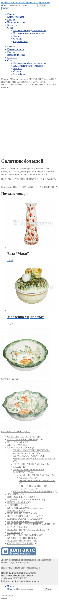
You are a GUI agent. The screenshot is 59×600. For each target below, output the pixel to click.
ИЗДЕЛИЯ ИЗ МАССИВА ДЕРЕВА (26, 529)
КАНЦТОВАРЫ (16, 442)
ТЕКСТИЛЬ (13, 505)
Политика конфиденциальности (29, 30)
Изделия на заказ (16, 22)
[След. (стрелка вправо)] (5, 598)
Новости (17, 36)
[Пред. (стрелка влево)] (2, 598)
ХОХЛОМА (13, 494)
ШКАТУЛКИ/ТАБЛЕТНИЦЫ (22, 516)
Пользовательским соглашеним (17, 575)
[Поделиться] (5, 595)
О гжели (17, 38)
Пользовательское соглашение (28, 33)
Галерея (11, 19)
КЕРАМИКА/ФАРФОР (42, 79)
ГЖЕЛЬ (17, 466)
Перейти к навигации (12, 2)
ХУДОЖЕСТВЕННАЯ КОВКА (23, 499)
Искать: (5, 5)
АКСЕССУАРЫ (15, 445)
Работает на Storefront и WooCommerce (21, 581)
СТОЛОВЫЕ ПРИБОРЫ (20, 543)
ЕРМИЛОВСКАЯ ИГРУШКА (23, 518)
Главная (11, 14)
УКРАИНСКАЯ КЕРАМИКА (28, 464)
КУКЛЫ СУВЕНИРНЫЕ (20, 538)
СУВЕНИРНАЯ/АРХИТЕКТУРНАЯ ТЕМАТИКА (37, 479)
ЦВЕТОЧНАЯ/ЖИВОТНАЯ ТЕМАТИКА (23, 84)
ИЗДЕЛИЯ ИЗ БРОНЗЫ (19, 540)
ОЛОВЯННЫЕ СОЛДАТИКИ (23, 535)
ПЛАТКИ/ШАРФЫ (17, 502)
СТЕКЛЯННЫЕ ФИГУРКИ (21, 436)
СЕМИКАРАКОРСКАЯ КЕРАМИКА (32, 491)
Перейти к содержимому (37, 2)
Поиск (42, 5)
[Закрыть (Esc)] (2, 595)
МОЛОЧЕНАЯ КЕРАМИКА (34, 475)
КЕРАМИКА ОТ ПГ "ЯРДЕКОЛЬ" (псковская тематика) (31, 451)
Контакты (12, 25)
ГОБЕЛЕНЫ (13, 532)
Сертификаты (20, 41)
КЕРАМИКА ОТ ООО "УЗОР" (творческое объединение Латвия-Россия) (34, 457)
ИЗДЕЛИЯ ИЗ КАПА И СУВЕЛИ (25, 521)
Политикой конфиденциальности (18, 573)
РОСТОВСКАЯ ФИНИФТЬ (22, 439)
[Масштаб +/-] (11, 595)
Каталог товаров (15, 17)
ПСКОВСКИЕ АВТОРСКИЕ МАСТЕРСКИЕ (25, 82)
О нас (10, 27)
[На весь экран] (8, 595)
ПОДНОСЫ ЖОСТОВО (20, 497)
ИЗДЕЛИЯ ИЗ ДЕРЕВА (19, 513)
